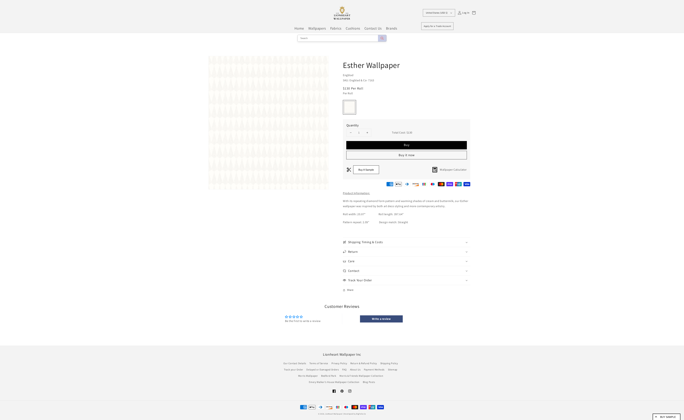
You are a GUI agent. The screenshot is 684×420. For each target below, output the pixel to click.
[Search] (382, 38)
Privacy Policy (339, 363)
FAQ (344, 369)
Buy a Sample (366, 169)
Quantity (352, 125)
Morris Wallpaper (308, 375)
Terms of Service (318, 363)
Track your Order (293, 369)
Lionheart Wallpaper (333, 414)
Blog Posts (369, 382)
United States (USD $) (437, 12)
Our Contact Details (294, 363)
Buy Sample (668, 417)
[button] (406, 242)
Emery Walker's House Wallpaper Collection (334, 382)
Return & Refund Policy (363, 363)
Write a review (381, 319)
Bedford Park (328, 375)
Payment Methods (374, 369)
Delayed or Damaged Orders (322, 369)
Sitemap (392, 369)
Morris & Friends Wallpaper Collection (361, 375)
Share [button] (350, 289)
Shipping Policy (389, 363)
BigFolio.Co (361, 414)
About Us (355, 369)
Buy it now (407, 155)
